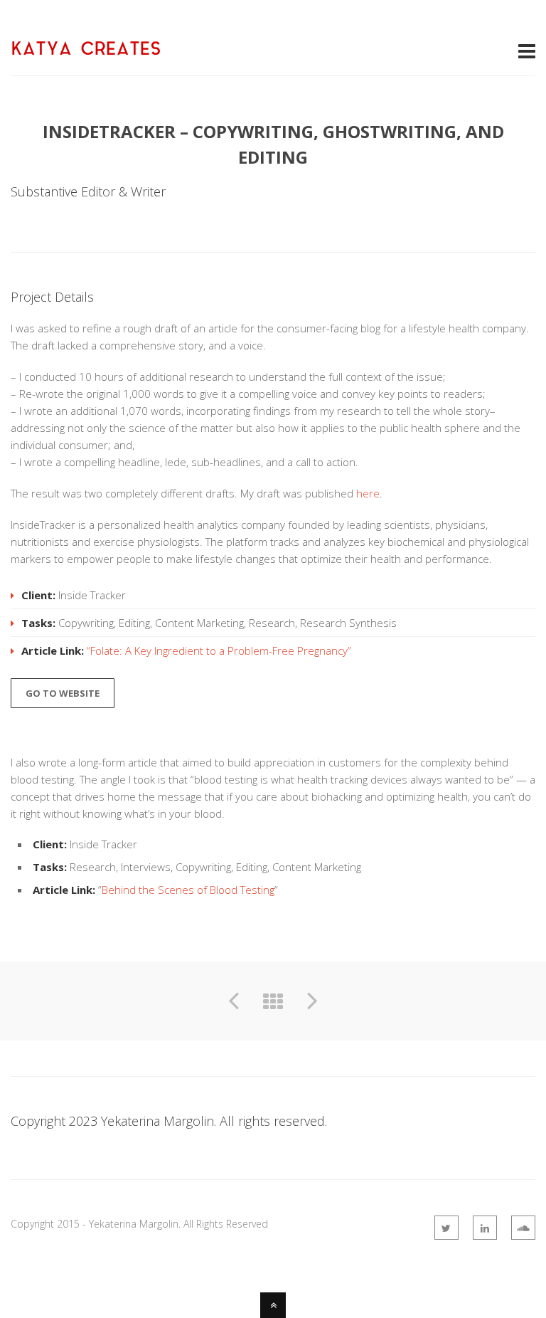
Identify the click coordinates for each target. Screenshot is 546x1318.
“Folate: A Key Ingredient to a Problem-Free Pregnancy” (219, 650)
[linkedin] (485, 1228)
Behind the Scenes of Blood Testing (188, 889)
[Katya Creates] (86, 48)
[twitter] (446, 1228)
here (368, 493)
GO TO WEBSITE (63, 693)
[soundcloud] (523, 1228)
